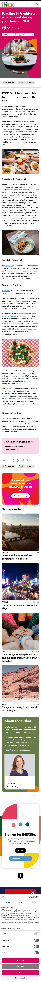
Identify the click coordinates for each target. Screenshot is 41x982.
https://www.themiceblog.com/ (17, 750)
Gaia (15, 421)
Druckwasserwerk (24, 373)
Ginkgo (24, 187)
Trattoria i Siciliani (9, 316)
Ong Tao (5, 396)
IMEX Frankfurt (9, 82)
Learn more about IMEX (20, 858)
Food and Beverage (26, 82)
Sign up (20, 850)
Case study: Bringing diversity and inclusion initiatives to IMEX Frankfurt (19, 658)
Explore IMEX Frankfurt (15, 447)
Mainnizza (6, 291)
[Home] (8, 4)
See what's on (12, 450)
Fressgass (9, 266)
